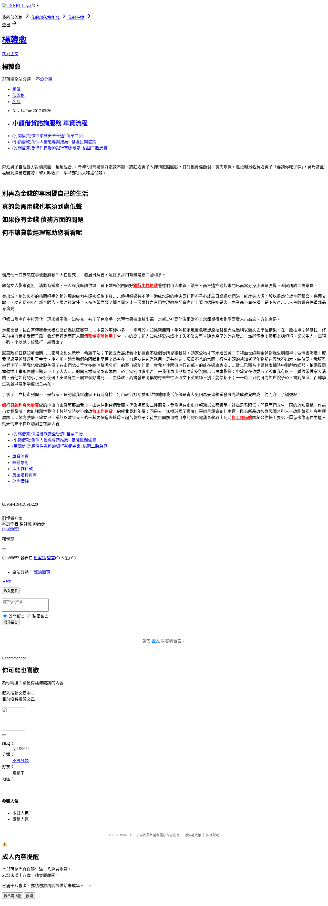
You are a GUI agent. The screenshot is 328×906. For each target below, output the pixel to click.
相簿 (16, 89)
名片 (16, 102)
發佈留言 (10, 622)
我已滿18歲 (12, 896)
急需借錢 (20, 481)
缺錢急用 (20, 462)
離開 (29, 896)
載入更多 (10, 591)
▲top (6, 581)
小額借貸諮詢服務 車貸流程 (50, 123)
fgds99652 (10, 529)
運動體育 (42, 572)
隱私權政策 (192, 835)
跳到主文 (10, 54)
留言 (51, 558)
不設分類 (44, 79)
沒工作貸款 (22, 469)
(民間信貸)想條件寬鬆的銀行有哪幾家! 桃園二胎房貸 (59, 148)
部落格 (18, 95)
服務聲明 (212, 835)
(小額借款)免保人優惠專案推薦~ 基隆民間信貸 (54, 142)
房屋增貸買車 (24, 475)
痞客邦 (40, 558)
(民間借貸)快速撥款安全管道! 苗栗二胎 (47, 136)
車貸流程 (20, 456)
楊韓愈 (14, 39)
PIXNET (125, 835)
